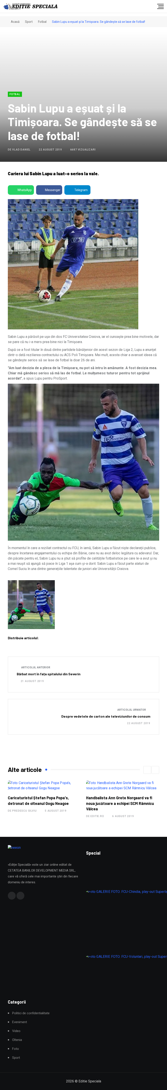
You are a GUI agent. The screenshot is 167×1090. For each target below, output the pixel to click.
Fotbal (42, 21)
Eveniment (19, 1022)
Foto (15, 1048)
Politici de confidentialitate (31, 1013)
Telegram (81, 190)
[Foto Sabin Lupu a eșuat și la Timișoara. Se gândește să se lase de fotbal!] (31, 604)
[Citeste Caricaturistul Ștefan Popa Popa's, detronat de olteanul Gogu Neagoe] (44, 785)
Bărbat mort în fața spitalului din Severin (48, 674)
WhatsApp (24, 190)
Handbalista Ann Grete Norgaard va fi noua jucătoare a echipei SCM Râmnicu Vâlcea (120, 803)
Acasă (15, 21)
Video (16, 1031)
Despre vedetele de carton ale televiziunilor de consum (105, 716)
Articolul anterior (35, 667)
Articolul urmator (132, 709)
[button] (147, 770)
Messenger (52, 190)
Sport (29, 21)
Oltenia (17, 1040)
